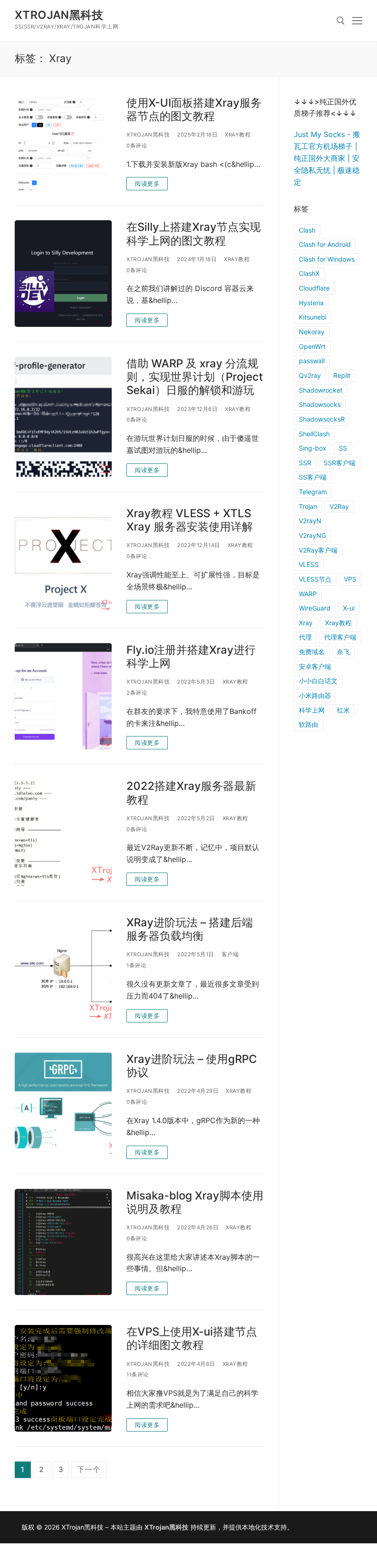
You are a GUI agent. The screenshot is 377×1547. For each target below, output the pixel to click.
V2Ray (339, 506)
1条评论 (136, 965)
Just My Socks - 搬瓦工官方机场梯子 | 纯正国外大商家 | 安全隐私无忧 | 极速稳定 (327, 158)
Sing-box (312, 448)
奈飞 (343, 652)
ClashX (309, 273)
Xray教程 (238, 134)
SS (343, 448)
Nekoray (312, 332)
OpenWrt (312, 346)
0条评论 (136, 146)
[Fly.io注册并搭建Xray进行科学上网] (63, 696)
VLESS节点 (315, 579)
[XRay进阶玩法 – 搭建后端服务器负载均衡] (63, 969)
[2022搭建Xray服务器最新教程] (63, 832)
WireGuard (315, 608)
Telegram (313, 492)
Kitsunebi (312, 317)
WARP (308, 594)
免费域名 (312, 652)
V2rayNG (312, 535)
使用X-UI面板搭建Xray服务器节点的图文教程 (194, 109)
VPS (350, 579)
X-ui (348, 608)
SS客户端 (312, 477)
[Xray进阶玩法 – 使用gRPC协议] (63, 1105)
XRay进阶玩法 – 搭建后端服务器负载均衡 (189, 929)
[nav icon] (357, 20)
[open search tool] (341, 21)
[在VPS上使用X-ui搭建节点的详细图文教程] (63, 1378)
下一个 (88, 1469)
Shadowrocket (321, 390)
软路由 (308, 724)
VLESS (309, 564)
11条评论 (137, 1374)
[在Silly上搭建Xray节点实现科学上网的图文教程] (63, 273)
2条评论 (136, 693)
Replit (341, 375)
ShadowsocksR (322, 419)
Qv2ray (310, 375)
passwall (312, 361)
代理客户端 (340, 637)
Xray (306, 623)
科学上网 (312, 710)
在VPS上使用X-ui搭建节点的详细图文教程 (191, 1338)
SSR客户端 (339, 463)
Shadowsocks (320, 404)
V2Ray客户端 (318, 550)
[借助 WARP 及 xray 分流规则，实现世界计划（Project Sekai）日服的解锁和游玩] (63, 417)
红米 (343, 710)
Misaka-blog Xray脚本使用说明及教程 (194, 1202)
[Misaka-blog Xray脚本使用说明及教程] (63, 1242)
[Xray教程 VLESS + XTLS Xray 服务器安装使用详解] (63, 560)
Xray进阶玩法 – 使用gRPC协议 (191, 1065)
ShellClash (314, 434)
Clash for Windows (326, 259)
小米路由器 (315, 695)
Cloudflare (314, 288)
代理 (305, 637)
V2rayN (310, 521)
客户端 (230, 954)
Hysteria (311, 303)
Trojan (308, 506)
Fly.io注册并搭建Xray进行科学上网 (191, 656)
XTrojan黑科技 (59, 15)
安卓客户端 (315, 666)
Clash (307, 230)
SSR (305, 463)
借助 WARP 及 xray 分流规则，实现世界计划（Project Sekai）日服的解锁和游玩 (194, 377)
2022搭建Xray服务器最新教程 (191, 792)
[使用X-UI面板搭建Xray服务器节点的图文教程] (63, 143)
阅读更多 (147, 183)
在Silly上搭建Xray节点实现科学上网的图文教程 (193, 233)
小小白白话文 (318, 681)
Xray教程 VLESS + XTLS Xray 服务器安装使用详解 (189, 520)
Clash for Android (325, 244)
